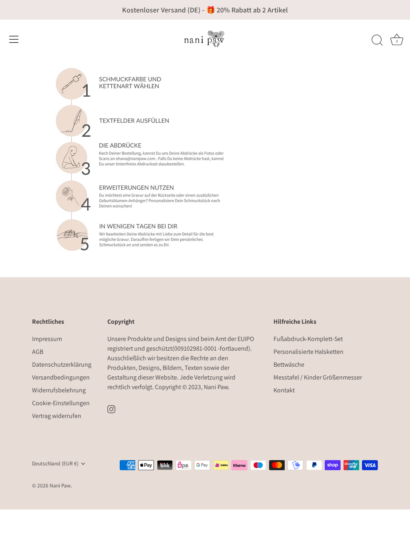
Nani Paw (216, 387)
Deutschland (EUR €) (55, 463)
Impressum (47, 339)
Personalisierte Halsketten (308, 351)
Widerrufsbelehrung (59, 390)
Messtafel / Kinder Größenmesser (317, 377)
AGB (37, 351)
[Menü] (14, 39)
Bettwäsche (288, 364)
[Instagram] (111, 408)
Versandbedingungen (61, 377)
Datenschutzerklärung (61, 364)
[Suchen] (377, 40)
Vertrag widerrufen (56, 416)
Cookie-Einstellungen (61, 403)
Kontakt (284, 390)
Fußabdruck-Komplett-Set (308, 339)
